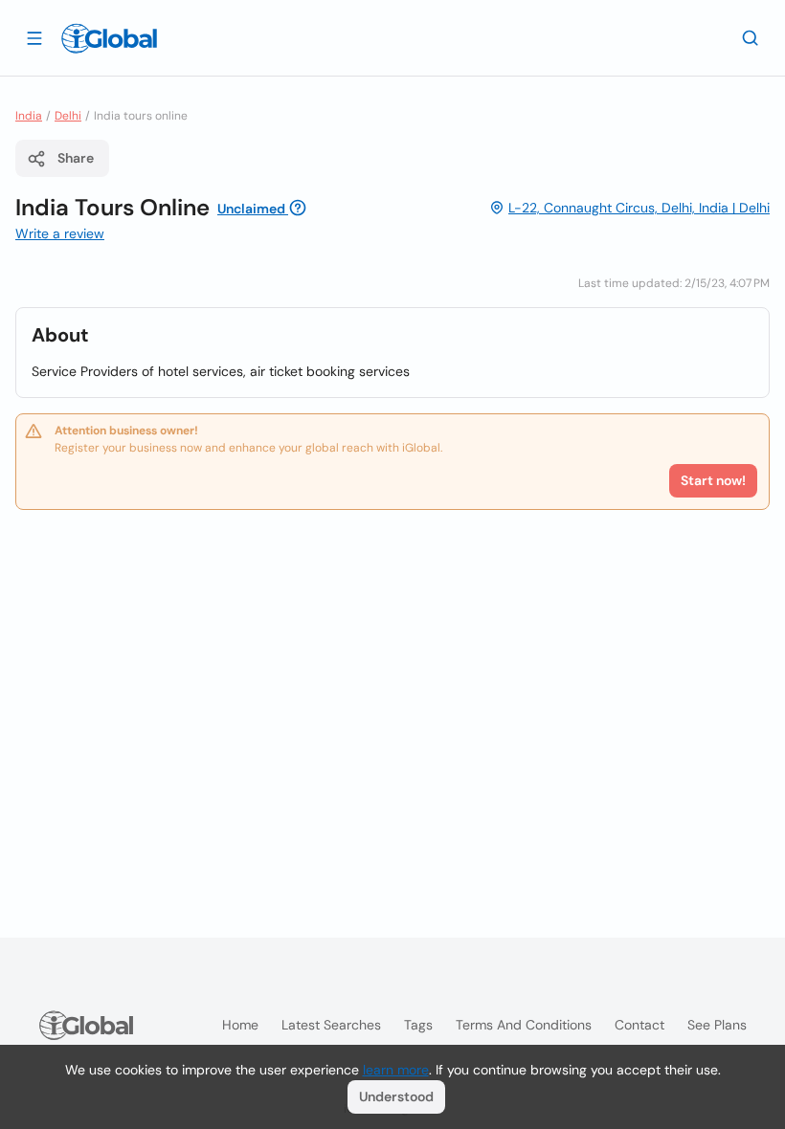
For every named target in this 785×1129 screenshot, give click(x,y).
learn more (396, 1069)
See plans (717, 1024)
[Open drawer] (34, 37)
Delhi (68, 115)
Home (240, 1024)
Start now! (713, 480)
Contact (639, 1024)
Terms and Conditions (524, 1024)
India (28, 115)
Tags (418, 1024)
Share (75, 157)
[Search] (750, 37)
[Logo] (109, 38)
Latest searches (331, 1024)
